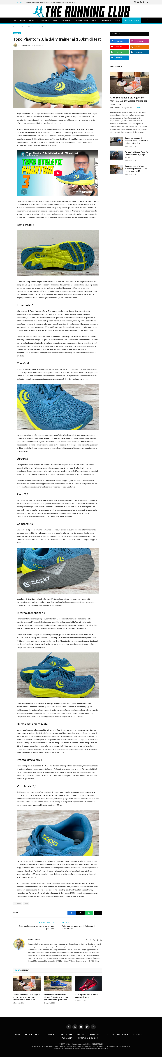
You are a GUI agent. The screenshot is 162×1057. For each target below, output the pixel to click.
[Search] (147, 20)
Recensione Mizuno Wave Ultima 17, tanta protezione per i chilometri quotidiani (56, 997)
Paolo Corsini (25, 45)
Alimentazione (82, 20)
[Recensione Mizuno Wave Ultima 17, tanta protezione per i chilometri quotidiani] (58, 983)
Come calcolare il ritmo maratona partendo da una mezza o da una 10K (136, 168)
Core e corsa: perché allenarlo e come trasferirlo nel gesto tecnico (50, 2)
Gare (94, 20)
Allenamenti (65, 20)
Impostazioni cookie (88, 1038)
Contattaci (94, 1034)
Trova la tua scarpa (131, 20)
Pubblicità (67, 1038)
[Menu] (15, 20)
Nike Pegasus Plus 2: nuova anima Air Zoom (86, 995)
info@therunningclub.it (100, 1049)
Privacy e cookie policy (117, 1034)
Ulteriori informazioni (122, 1046)
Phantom (18, 904)
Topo (26, 904)
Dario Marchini (115, 108)
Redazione (51, 1034)
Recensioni (33, 20)
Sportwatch (106, 20)
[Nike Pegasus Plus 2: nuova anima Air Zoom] (88, 983)
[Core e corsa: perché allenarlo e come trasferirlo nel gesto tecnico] (116, 141)
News (55, 20)
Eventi (117, 20)
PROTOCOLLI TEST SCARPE (72, 1034)
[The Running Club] (81, 11)
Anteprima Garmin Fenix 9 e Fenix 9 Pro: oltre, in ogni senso (136, 154)
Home (22, 20)
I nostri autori (32, 1034)
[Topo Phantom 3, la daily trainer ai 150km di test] (57, 79)
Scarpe (44, 20)
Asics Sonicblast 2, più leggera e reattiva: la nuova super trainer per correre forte (26, 997)
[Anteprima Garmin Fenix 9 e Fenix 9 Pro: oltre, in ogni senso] (116, 155)
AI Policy (137, 1034)
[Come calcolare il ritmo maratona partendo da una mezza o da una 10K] (116, 169)
